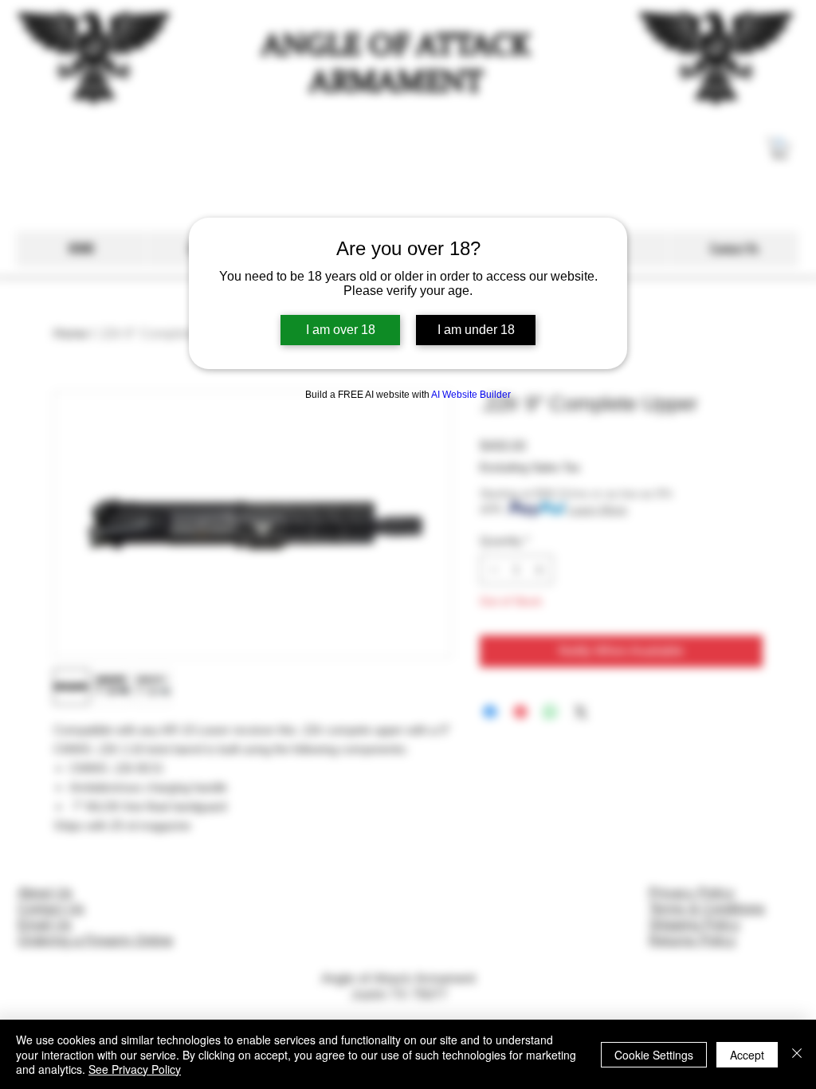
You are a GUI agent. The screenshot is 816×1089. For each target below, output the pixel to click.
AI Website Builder (471, 394)
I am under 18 (476, 329)
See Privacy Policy (134, 1069)
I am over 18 (340, 329)
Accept (747, 1055)
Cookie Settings (653, 1055)
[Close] (796, 1054)
